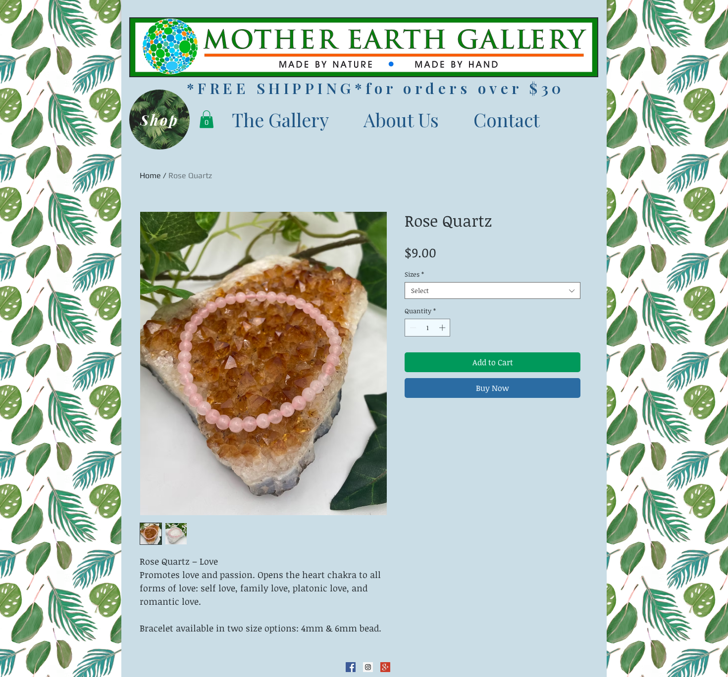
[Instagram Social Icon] (368, 667)
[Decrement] (412, 327)
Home (150, 175)
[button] (206, 119)
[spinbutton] (427, 327)
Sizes (414, 274)
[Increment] (443, 327)
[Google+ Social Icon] (385, 667)
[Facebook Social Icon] (351, 667)
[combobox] (492, 290)
